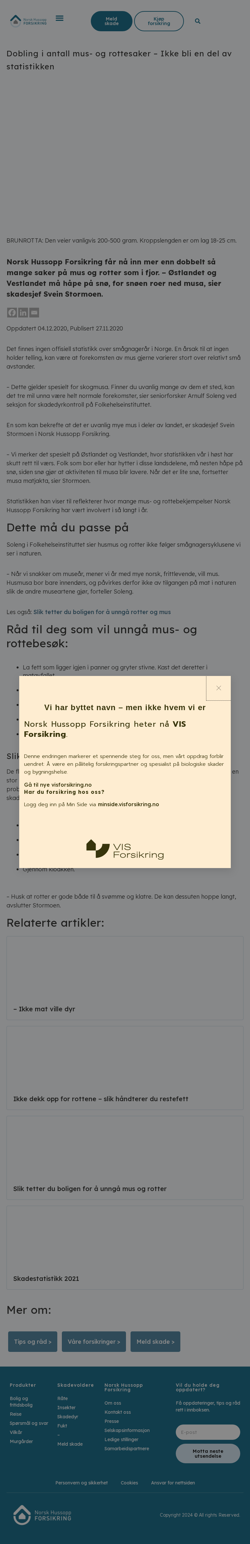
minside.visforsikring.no (128, 804)
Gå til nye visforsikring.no (58, 784)
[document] (125, 772)
